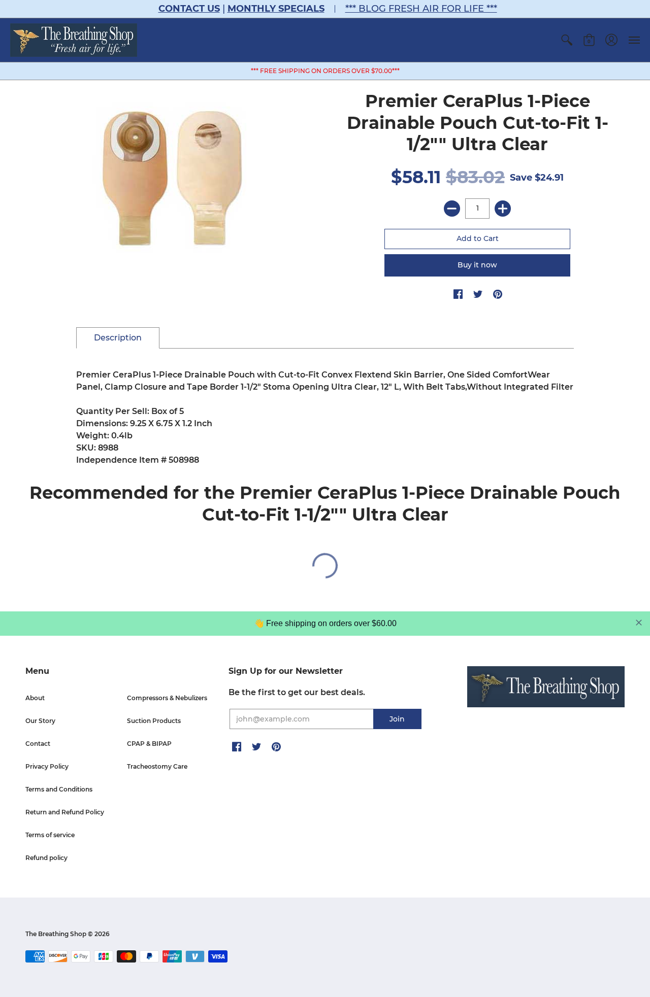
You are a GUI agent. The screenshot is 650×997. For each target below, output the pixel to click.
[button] (567, 40)
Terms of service (50, 835)
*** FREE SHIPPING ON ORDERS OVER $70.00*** (325, 71)
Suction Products (154, 721)
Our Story (40, 721)
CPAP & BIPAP (149, 743)
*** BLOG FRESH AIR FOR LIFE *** (421, 8)
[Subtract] (452, 208)
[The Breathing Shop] (73, 40)
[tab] (117, 338)
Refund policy (46, 858)
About (35, 698)
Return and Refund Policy (64, 812)
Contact (37, 743)
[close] (639, 622)
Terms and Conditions (58, 789)
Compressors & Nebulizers (167, 698)
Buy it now (477, 264)
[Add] (503, 208)
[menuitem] (567, 40)
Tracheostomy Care (157, 766)
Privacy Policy (47, 766)
